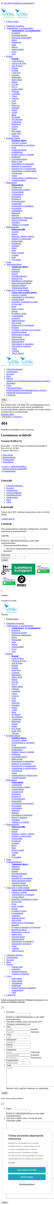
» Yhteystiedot (7, 455)
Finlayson (16, 105)
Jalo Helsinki (17, 119)
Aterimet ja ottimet (19, 143)
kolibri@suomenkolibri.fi (24, 3)
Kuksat (14, 311)
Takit (14, 257)
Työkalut (15, 351)
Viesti (8, 1065)
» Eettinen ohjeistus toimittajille (14, 469)
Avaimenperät (17, 194)
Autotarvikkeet (18, 192)
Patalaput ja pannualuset (21, 166)
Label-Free (16, 73)
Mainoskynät (17, 278)
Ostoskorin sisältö (13, 1120)
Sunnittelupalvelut (13, 495)
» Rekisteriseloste (8, 457)
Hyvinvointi (16, 304)
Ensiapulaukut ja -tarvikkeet (23, 145)
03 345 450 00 (7, 3)
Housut (15, 234)
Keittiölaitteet (17, 152)
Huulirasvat (16, 199)
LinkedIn (5, 536)
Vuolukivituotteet (19, 180)
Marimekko (16, 77)
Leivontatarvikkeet (19, 159)
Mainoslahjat (11, 182)
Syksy (14, 52)
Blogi (8, 376)
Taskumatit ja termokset (21, 346)
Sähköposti (5, 555)
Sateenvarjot (17, 337)
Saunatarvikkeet (18, 339)
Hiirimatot (16, 269)
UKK (29, 393)
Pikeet (14, 248)
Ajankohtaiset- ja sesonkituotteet (19, 28)
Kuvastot (10, 374)
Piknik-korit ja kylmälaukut (23, 325)
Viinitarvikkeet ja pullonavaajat (24, 178)
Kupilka (15, 70)
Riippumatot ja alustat (20, 334)
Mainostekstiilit (12, 227)
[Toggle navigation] (2, 365)
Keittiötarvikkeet (13, 138)
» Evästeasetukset (8, 471)
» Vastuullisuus (7, 462)
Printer (14, 129)
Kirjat (14, 306)
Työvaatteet (16, 260)
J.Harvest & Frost (19, 63)
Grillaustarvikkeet (19, 150)
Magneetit (16, 213)
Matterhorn (16, 124)
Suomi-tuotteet (18, 49)
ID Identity (16, 117)
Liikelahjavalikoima (14, 369)
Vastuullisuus (17, 390)
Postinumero (36, 1058)
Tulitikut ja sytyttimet (20, 225)
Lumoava (15, 75)
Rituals (14, 82)
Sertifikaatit (27, 390)
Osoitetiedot (11, 1050)
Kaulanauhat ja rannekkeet (23, 206)
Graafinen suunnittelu (20, 974)
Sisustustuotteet (18, 341)
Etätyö (14, 40)
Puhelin (9, 1045)
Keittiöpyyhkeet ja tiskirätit (23, 154)
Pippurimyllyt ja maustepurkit (24, 168)
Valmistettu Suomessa (15, 26)
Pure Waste (16, 131)
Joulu (14, 45)
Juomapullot (17, 204)
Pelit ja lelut (16, 323)
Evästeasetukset (26, 1184)
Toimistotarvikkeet (14, 264)
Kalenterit (16, 271)
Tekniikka (16, 222)
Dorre (14, 103)
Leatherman (16, 122)
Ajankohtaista (12, 371)
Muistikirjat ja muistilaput (22, 281)
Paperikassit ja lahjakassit (22, 218)
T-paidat (15, 255)
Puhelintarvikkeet (19, 285)
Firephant (15, 108)
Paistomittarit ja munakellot (23, 164)
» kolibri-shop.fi (7, 519)
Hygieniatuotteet (18, 201)
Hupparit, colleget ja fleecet (23, 236)
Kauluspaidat (17, 241)
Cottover (15, 98)
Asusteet (15, 232)
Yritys (8, 386)
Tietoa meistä (17, 981)
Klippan (15, 68)
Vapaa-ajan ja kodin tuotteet (17, 290)
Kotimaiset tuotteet (19, 35)
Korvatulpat (16, 208)
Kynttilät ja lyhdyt (19, 313)
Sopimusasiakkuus (34, 381)
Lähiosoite (35, 1052)
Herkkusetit (16, 42)
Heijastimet (16, 197)
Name (8, 1108)
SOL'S (14, 87)
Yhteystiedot (11, 388)
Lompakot (16, 318)
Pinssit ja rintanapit (19, 220)
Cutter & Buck (18, 61)
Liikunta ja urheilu (19, 295)
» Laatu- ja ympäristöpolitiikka (13, 466)
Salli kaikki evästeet (27, 1170)
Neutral (15, 126)
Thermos (15, 136)
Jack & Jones (17, 66)
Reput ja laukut (18, 253)
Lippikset (15, 246)
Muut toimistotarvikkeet (21, 283)
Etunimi (34, 1029)
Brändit (9, 56)
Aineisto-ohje (11, 381)
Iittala (14, 115)
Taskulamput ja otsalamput (23, 344)
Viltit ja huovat (18, 353)
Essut (14, 147)
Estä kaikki (27, 1177)
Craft (14, 101)
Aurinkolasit (17, 187)
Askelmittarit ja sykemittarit (23, 297)
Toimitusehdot (8, 460)
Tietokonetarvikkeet (20, 288)
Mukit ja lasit (17, 161)
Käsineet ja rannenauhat (21, 239)
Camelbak (16, 94)
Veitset (14, 175)
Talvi (14, 54)
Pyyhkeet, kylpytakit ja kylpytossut (26, 330)
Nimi (8, 1027)
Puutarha (15, 327)
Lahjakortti (10, 395)
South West (16, 133)
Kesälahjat (16, 33)
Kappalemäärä (12, 1060)
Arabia (14, 112)
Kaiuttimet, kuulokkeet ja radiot (25, 302)
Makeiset (15, 215)
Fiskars (14, 110)
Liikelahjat (21, 381)
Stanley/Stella (17, 89)
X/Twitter (10, 1012)
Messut (14, 47)
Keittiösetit (16, 157)
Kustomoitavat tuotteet (21, 189)
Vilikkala (15, 91)
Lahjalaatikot (17, 211)
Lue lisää (11, 1163)
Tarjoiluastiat (17, 173)
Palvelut (9, 379)
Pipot (14, 250)
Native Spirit (17, 80)
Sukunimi (35, 1032)
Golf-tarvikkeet (18, 299)
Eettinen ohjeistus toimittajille (24, 988)
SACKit (15, 84)
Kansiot (15, 274)
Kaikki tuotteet (12, 21)
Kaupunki (35, 1055)
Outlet (8, 262)
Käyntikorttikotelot (19, 276)
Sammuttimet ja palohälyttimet (24, 171)
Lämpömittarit (17, 316)
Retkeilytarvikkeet (19, 332)
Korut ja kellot (17, 309)
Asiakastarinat (21, 393)
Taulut (14, 348)
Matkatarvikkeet (18, 320)
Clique (14, 96)
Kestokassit (16, 243)
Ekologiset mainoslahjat (21, 38)
